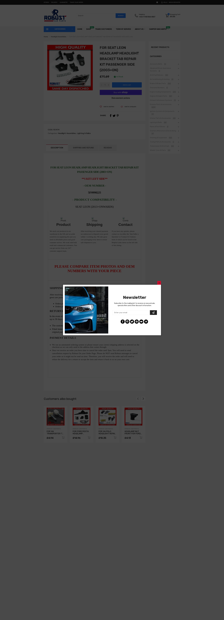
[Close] (159, 283)
